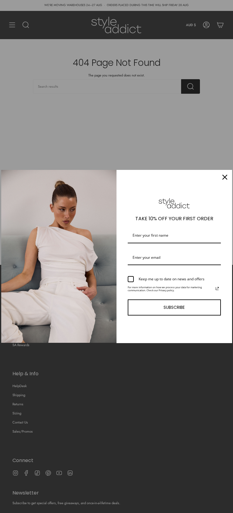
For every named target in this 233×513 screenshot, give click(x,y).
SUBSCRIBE (174, 307)
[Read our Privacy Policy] (217, 288)
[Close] (225, 177)
